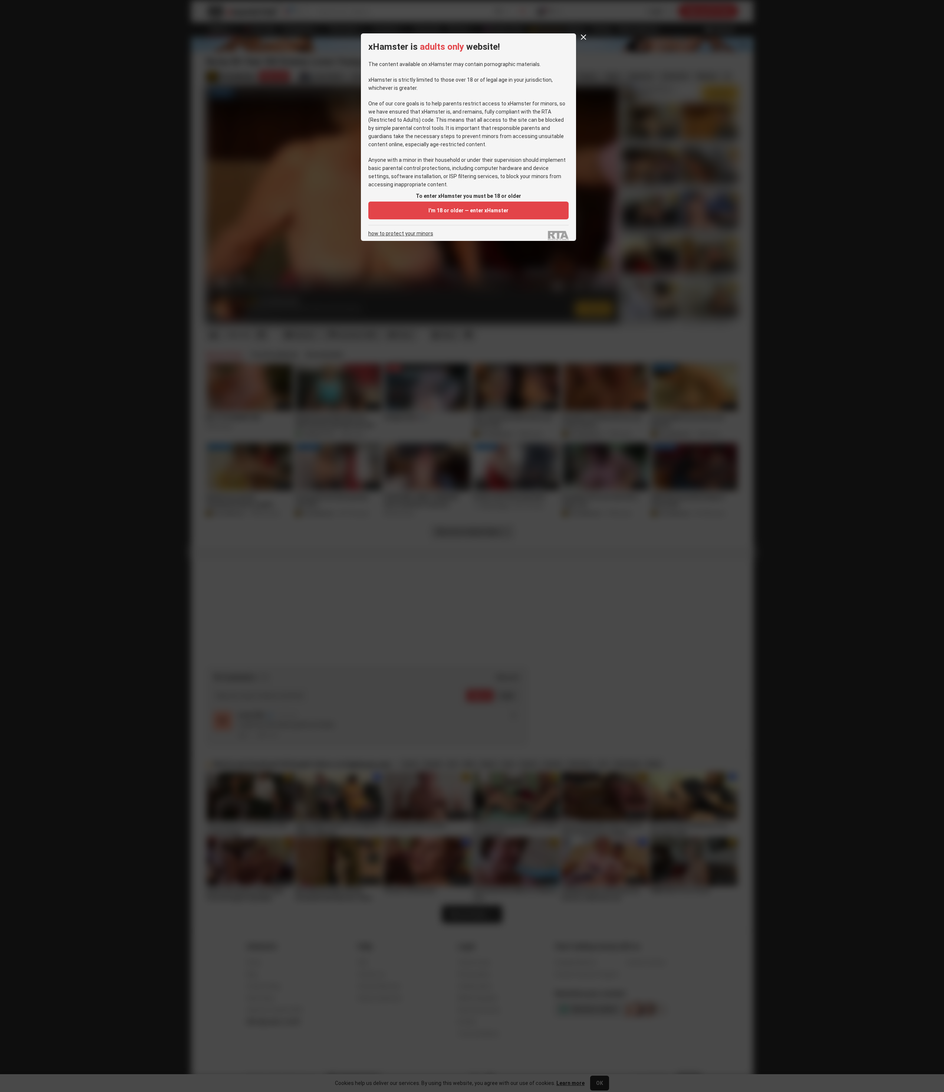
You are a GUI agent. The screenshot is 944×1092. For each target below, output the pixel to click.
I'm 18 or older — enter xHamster (468, 210)
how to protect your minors (400, 233)
